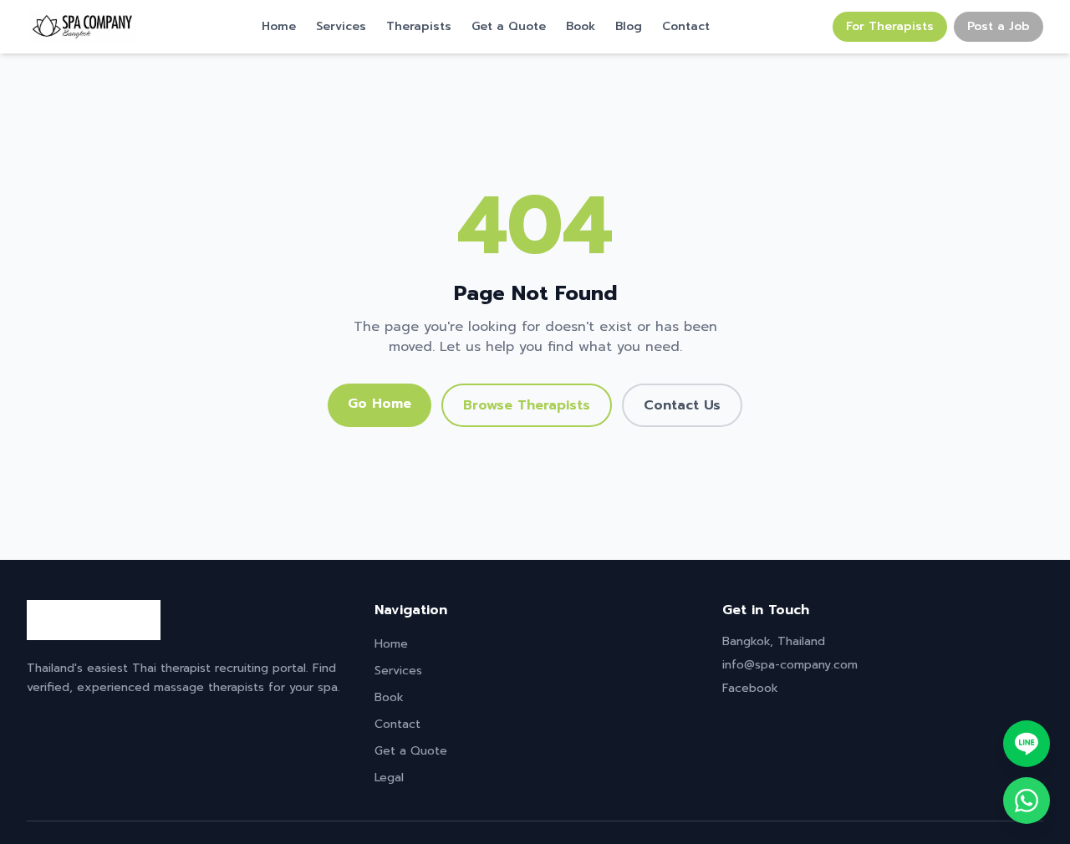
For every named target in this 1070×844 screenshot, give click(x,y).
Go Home (379, 404)
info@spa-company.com (790, 665)
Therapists (418, 26)
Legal (389, 777)
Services (341, 26)
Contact (686, 26)
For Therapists (890, 26)
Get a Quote (508, 26)
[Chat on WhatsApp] (1026, 800)
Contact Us (682, 405)
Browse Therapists (526, 405)
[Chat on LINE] (1026, 743)
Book (580, 26)
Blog (628, 26)
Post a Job (998, 26)
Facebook (750, 688)
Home (279, 26)
